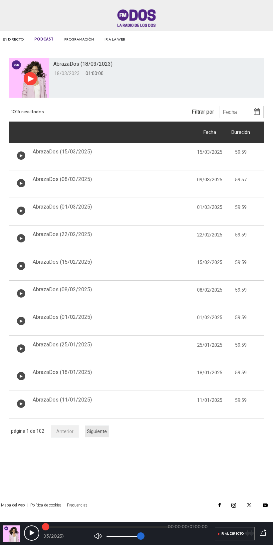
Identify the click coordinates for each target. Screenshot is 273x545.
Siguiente (97, 431)
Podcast (44, 39)
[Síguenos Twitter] (249, 505)
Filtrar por (203, 112)
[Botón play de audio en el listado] (21, 155)
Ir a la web (115, 39)
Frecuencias (77, 505)
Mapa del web (13, 505)
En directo (13, 39)
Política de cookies (46, 505)
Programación (79, 39)
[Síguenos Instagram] (233, 505)
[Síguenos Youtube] (265, 505)
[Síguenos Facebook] (219, 505)
